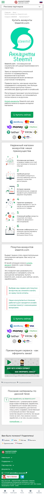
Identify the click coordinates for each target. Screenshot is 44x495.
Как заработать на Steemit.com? (22, 399)
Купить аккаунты (12, 101)
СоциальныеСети (25, 382)
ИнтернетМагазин (9, 382)
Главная (8, 12)
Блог (14, 12)
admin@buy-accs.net (17, 473)
